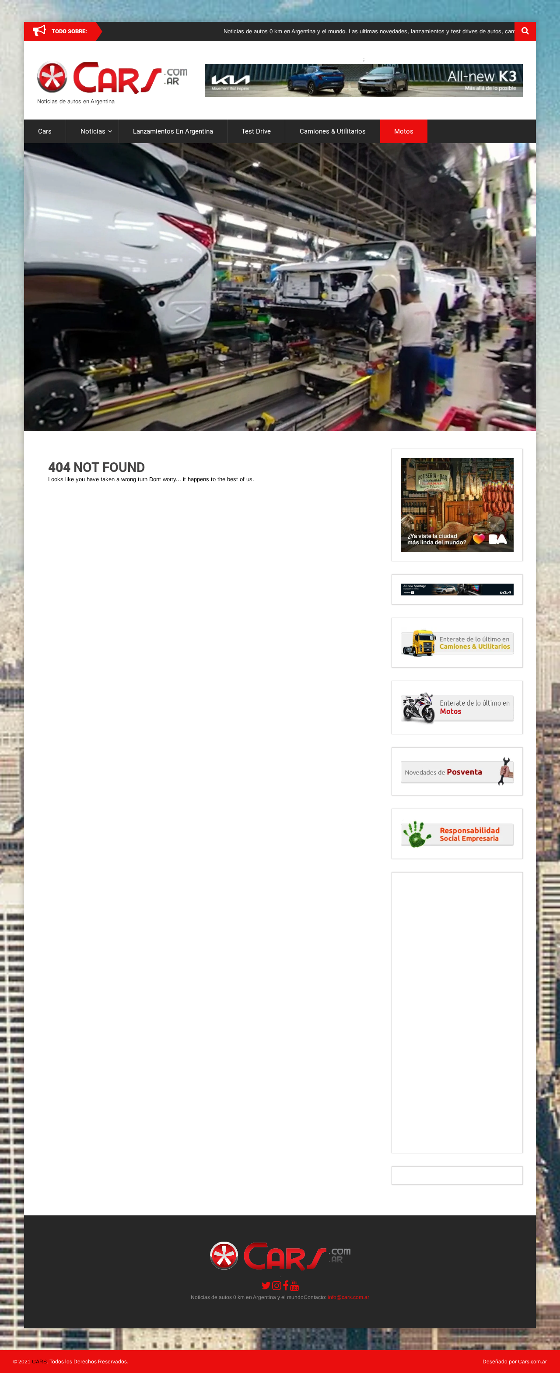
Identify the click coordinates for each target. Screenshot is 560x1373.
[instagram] (276, 1285)
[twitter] (266, 1285)
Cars (45, 131)
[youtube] (294, 1285)
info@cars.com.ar (348, 1297)
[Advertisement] (457, 1012)
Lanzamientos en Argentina (173, 131)
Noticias (92, 131)
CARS (39, 1362)
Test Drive (256, 131)
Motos (403, 131)
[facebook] (286, 1285)
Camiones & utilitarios (333, 131)
